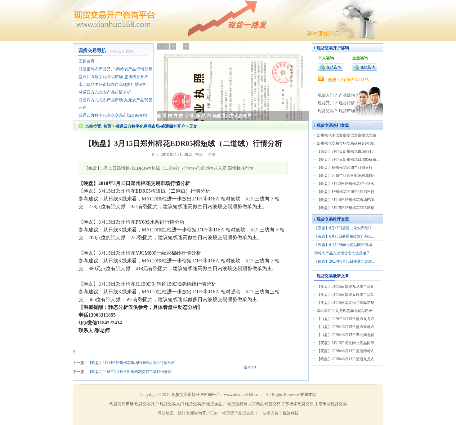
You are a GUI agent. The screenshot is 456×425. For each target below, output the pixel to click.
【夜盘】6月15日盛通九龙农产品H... (344, 228)
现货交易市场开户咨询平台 (196, 394)
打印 (252, 367)
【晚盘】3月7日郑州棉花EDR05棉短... (348, 159)
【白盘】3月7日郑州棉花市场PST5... (346, 151)
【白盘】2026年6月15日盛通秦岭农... (347, 327)
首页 (107, 126)
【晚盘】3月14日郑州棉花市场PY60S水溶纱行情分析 (131, 363)
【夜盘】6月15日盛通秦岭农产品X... (344, 236)
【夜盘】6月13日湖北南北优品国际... (347, 343)
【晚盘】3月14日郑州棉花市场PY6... (347, 200)
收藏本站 (308, 394)
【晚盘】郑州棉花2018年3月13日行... (347, 192)
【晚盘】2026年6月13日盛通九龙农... (347, 359)
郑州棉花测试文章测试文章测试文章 (346, 135)
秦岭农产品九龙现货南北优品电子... (343, 253)
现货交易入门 (172, 403)
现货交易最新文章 (333, 276)
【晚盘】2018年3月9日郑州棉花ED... (347, 175)
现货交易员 (237, 403)
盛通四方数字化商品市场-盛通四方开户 (150, 126)
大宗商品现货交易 (264, 403)
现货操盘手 (216, 403)
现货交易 (325, 125)
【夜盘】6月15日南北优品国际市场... (344, 245)
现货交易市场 (122, 403)
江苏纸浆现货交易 (297, 403)
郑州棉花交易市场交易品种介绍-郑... (347, 143)
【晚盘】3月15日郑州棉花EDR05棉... (347, 208)
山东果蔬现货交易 (331, 403)
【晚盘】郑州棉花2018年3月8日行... (346, 167)
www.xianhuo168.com (243, 394)
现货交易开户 (329, 48)
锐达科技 (291, 413)
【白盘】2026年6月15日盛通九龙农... (344, 261)
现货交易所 (195, 403)
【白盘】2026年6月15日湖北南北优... (347, 335)
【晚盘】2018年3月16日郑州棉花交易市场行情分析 (130, 372)
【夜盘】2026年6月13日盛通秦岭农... (347, 351)
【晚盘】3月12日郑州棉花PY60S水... (347, 184)
